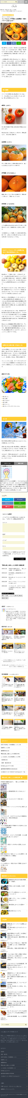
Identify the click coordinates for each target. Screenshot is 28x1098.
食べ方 (4, 595)
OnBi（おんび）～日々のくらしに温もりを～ (11, 1086)
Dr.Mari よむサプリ (7, 765)
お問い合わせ (21, 2)
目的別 (4, 759)
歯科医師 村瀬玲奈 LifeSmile (9, 769)
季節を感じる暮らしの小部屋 (10, 565)
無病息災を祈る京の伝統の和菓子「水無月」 (17, 880)
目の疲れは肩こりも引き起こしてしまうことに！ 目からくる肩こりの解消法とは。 (13, 666)
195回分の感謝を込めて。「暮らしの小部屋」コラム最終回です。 (17, 569)
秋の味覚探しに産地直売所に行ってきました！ (17, 573)
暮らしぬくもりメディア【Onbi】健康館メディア (16, 1094)
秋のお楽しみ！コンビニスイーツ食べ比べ (17, 578)
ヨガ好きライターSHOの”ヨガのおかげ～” (13, 772)
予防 (17, 595)
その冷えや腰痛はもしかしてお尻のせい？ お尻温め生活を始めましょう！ (14, 660)
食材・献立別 (6, 762)
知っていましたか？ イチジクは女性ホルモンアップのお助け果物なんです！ (17, 1012)
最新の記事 (20, 463)
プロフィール (7, 463)
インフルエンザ (11, 595)
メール (4, 540)
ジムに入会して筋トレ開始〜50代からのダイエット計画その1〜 (17, 955)
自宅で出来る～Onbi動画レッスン (11, 744)
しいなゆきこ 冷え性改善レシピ (10, 756)
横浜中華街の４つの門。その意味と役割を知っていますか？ (17, 934)
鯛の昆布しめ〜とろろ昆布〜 (17, 904)
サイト (4, 546)
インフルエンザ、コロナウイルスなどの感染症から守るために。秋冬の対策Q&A (17, 587)
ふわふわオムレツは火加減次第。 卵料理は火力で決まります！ (17, 964)
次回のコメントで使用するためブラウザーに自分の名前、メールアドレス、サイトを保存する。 (13, 553)
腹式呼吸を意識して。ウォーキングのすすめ (17, 983)
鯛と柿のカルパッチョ (15, 910)
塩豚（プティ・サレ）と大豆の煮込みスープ (17, 899)
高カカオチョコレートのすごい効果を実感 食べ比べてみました (17, 992)
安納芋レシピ (5, 747)
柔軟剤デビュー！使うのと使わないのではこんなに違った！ (17, 973)
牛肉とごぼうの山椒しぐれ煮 (17, 886)
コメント (4, 522)
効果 (21, 595)
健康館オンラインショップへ (7, 1089)
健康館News (5, 750)
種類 (4, 598)
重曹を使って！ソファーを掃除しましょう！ (17, 924)
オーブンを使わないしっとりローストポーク (17, 893)
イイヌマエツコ (5, 479)
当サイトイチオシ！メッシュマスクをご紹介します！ (17, 582)
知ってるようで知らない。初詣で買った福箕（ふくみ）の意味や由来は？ (17, 944)
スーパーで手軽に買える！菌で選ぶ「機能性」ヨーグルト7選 (17, 1002)
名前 (4, 534)
